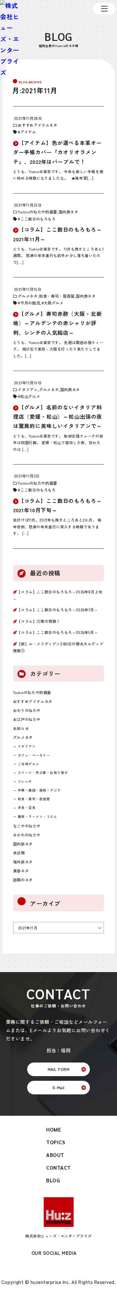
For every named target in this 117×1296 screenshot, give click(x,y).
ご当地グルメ (28, 763)
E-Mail (59, 1087)
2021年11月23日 (28, 205)
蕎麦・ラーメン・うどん (37, 816)
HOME (53, 1129)
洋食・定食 (27, 807)
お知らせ (21, 728)
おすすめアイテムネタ (37, 125)
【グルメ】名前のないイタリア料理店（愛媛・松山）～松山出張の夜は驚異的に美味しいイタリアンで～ (57, 416)
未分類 (19, 852)
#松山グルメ (29, 396)
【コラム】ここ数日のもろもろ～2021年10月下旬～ (57, 505)
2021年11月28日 (28, 118)
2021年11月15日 (27, 289)
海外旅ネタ (23, 861)
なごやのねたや (27, 825)
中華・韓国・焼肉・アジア (39, 790)
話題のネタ (23, 879)
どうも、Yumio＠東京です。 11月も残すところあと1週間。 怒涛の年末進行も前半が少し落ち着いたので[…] (58, 255)
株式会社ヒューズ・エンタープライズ (58, 1235)
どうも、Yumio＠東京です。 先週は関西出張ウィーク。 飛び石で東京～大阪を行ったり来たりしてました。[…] (58, 349)
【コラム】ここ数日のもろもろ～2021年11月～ (57, 233)
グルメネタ (27, 296)
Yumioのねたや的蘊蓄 (37, 212)
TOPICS (55, 1142)
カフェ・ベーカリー (34, 755)
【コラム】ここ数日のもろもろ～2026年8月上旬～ (58, 595)
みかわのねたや (27, 834)
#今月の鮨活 (29, 303)
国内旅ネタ (68, 212)
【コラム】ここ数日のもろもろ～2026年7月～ (57, 609)
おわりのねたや (27, 710)
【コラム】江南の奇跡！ (38, 621)
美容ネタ (21, 870)
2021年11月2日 (27, 476)
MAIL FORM (59, 1069)
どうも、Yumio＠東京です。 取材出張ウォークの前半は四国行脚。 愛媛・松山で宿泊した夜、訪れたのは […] (58, 442)
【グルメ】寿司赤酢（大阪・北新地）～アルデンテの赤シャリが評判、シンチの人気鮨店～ (57, 323)
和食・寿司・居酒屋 (57, 296)
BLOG (53, 1180)
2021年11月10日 (28, 383)
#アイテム (27, 132)
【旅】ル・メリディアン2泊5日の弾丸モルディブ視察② (58, 647)
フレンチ (25, 781)
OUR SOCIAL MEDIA (54, 1253)
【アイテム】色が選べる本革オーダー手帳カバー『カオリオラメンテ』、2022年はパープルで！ (57, 152)
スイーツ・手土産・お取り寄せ (43, 772)
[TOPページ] (11, 39)
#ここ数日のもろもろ (37, 219)
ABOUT (55, 1154)
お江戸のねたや (27, 719)
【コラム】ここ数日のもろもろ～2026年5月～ (57, 632)
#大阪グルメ (52, 303)
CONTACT (58, 1167)
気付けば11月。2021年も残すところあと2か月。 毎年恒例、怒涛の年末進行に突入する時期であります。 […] (57, 526)
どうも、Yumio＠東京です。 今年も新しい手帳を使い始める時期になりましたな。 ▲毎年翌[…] (58, 175)
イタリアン (27, 389)
